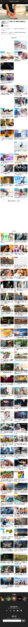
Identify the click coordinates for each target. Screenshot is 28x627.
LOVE (15, 130)
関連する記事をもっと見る (14, 200)
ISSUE (2, 73)
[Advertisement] (14, 217)
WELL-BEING (16, 41)
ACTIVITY (2, 233)
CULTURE (2, 85)
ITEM (15, 85)
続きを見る (14, 37)
